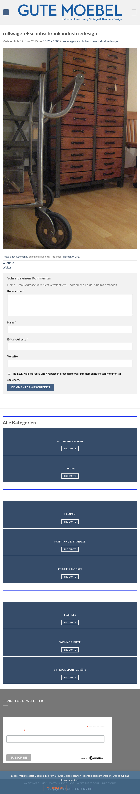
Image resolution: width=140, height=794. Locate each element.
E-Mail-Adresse (17, 339)
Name (11, 322)
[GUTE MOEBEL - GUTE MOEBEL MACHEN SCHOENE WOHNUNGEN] (70, 12)
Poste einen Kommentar (15, 256)
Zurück (9, 262)
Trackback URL (71, 256)
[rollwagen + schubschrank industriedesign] (70, 148)
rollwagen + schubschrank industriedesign (90, 41)
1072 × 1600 (51, 41)
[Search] (134, 12)
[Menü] (6, 12)
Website (12, 356)
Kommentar (15, 291)
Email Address (15, 730)
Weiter (9, 267)
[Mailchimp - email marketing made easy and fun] (92, 757)
